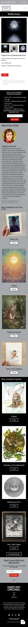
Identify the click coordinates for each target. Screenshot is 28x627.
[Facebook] (9, 615)
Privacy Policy (18, 622)
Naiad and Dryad (14, 332)
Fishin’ (14, 416)
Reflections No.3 (14, 502)
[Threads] (15, 615)
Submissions (14, 597)
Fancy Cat (14, 239)
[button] (25, 8)
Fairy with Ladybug (14, 369)
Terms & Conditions (11, 622)
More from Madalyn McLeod (10, 201)
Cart (25, 2)
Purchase (14, 242)
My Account (22, 2)
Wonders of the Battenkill (14, 465)
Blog (14, 594)
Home (14, 592)
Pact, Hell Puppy (14, 544)
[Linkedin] (18, 615)
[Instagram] (12, 615)
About (14, 595)
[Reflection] (14, 30)
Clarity (14, 285)
